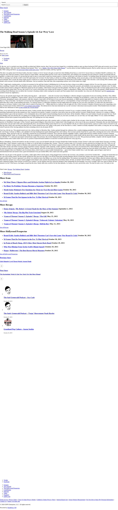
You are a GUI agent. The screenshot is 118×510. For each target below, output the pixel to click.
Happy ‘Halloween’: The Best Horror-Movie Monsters (24, 251)
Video (5, 19)
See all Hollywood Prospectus (9, 254)
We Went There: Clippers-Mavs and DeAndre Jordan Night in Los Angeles (32, 182)
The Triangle (7, 12)
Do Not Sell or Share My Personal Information (99, 499)
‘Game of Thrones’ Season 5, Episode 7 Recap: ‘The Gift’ (25, 216)
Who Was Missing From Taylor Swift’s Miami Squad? (24, 247)
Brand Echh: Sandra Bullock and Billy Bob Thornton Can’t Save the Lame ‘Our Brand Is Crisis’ (41, 193)
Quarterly (6, 21)
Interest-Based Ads (62, 499)
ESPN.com (7, 22)
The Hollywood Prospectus (12, 14)
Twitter (6, 60)
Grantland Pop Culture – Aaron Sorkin (19, 329)
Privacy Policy (13, 499)
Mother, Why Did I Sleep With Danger (53, 68)
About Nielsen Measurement (77, 499)
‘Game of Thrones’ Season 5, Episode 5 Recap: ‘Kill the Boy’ (27, 224)
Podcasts (6, 17)
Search (3, 5)
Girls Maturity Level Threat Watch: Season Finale (15, 261)
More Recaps (7, 172)
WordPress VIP (11, 507)
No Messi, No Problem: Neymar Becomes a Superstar (24, 186)
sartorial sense (110, 91)
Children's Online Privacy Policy (46, 499)
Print (1, 63)
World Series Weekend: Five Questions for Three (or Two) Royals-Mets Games (33, 190)
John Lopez (5, 55)
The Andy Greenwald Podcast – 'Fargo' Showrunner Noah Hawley (29, 313)
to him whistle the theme (28, 107)
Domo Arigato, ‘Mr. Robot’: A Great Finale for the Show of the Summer (31, 209)
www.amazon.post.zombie (32, 106)
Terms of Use (4, 499)
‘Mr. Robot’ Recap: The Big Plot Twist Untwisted (22, 213)
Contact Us (3, 501)
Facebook (6, 58)
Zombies (27, 169)
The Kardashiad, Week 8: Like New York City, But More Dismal (20, 274)
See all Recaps (4, 227)
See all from (3, 201)
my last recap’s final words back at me (28, 70)
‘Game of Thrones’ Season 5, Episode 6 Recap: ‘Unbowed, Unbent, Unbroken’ (33, 220)
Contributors (7, 16)
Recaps (2, 50)
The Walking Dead (18, 169)
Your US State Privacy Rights (27, 499)
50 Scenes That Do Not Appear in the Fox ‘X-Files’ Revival (26, 197)
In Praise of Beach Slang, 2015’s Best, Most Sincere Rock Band (28, 243)
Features (6, 11)
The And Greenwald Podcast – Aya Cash (19, 297)
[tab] (61, 172)
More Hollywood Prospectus (12, 174)
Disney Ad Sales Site (14, 501)
